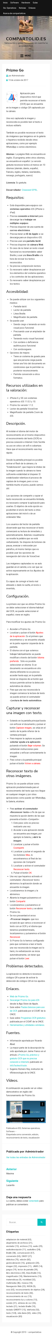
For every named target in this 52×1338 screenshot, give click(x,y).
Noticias (22, 8)
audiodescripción (16, 1249)
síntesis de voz (27, 1303)
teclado (11, 1306)
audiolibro (33, 1249)
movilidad (29, 1279)
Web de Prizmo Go (19, 996)
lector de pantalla (28, 1269)
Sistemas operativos (31, 1128)
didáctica (12, 1259)
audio (37, 1246)
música (27, 1283)
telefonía (33, 1309)
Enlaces (32, 8)
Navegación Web (16, 1286)
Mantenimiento (32, 1276)
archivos (26, 1246)
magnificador (14, 1276)
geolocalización (15, 1263)
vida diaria (24, 1313)
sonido (11, 1303)
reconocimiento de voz (18, 1296)
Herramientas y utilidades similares (27, 1025)
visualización (34, 1138)
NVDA (31, 1286)
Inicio (5, 3)
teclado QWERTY (16, 1309)
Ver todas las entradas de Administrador (25, 1157)
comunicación (25, 1253)
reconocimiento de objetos (30, 1289)
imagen (11, 1266)
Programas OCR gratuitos (33, 1018)
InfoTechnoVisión (18, 1065)
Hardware (25, 3)
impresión (24, 1266)
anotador (12, 1246)
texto (11, 1313)
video (36, 1313)
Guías (35, 3)
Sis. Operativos (9, 8)
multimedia (13, 1283)
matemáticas (13, 1279)
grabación (32, 1263)
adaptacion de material (18, 1239)
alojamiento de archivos (19, 1243)
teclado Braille (26, 1306)
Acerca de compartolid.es (14, 13)
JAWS (37, 1266)
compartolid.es (26, 39)
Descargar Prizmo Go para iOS (24, 1000)
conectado (34, 1201)
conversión (26, 1134)
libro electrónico (15, 1273)
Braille (11, 1253)
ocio (10, 1289)
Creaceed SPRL (29, 190)
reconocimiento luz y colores (21, 1299)
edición (35, 1134)
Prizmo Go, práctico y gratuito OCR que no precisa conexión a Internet (24, 1058)
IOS (19, 1128)
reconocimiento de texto (17, 1138)
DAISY (27, 1256)
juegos (11, 1269)
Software (14, 3)
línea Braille (33, 1273)
